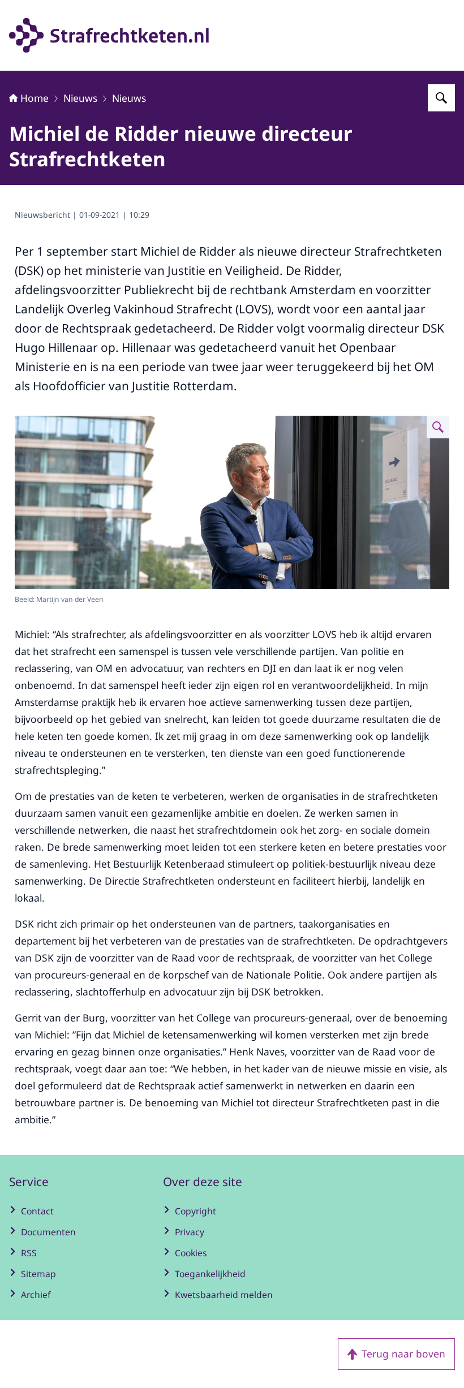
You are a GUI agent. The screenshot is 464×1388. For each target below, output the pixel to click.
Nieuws (80, 98)
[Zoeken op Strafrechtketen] (441, 97)
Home (34, 98)
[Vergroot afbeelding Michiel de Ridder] (438, 427)
